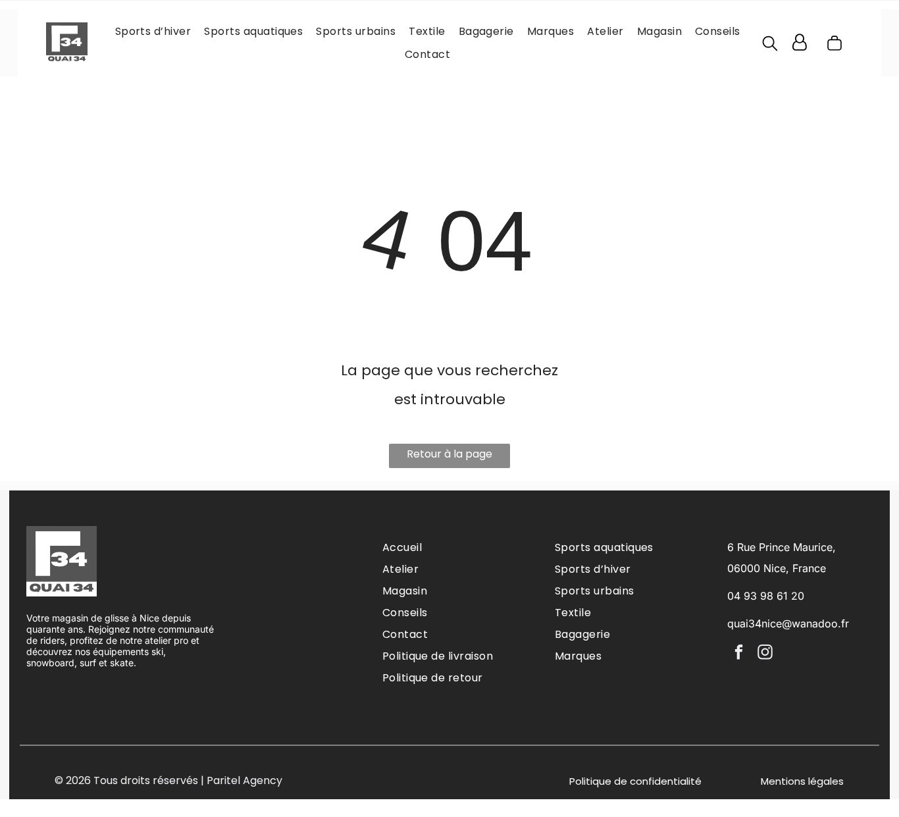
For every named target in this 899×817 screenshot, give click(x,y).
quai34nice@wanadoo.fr (788, 623)
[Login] (799, 43)
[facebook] (738, 654)
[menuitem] (153, 31)
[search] (770, 45)
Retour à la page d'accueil (449, 457)
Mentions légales (802, 781)
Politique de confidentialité (635, 781)
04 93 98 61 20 (765, 595)
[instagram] (765, 654)
